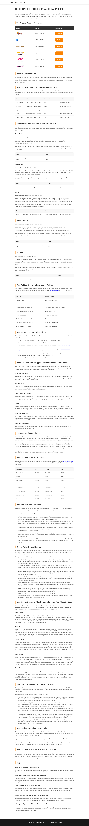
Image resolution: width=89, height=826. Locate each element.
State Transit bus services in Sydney (53, 822)
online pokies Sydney (68, 461)
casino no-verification (66, 345)
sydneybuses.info (17, 2)
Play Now (59, 33)
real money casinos (54, 290)
